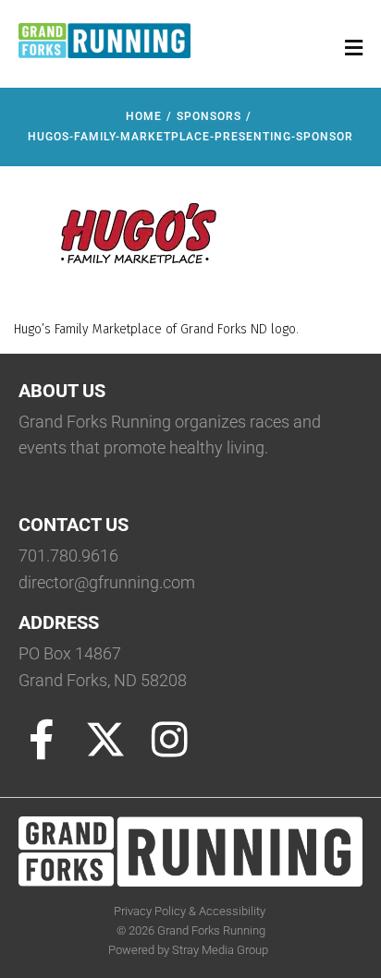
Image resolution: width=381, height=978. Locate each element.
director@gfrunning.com (106, 582)
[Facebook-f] (41, 739)
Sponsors (209, 116)
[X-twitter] (105, 739)
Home (144, 116)
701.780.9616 (68, 555)
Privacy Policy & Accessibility (191, 911)
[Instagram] (169, 739)
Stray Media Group (220, 950)
